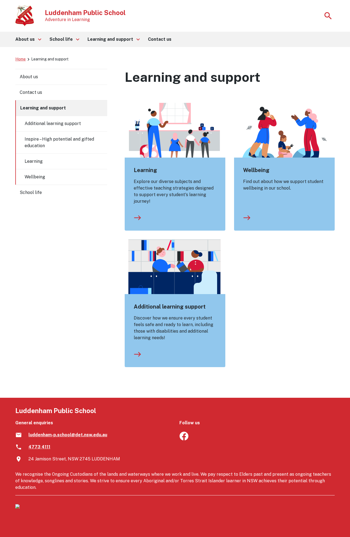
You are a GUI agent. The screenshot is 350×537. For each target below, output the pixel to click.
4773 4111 (39, 446)
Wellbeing (256, 170)
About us (29, 76)
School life (31, 192)
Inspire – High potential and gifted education (59, 142)
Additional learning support (170, 306)
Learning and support (43, 108)
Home (20, 59)
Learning (145, 170)
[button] (28, 39)
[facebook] (183, 439)
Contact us (31, 92)
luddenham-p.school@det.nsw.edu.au (67, 434)
